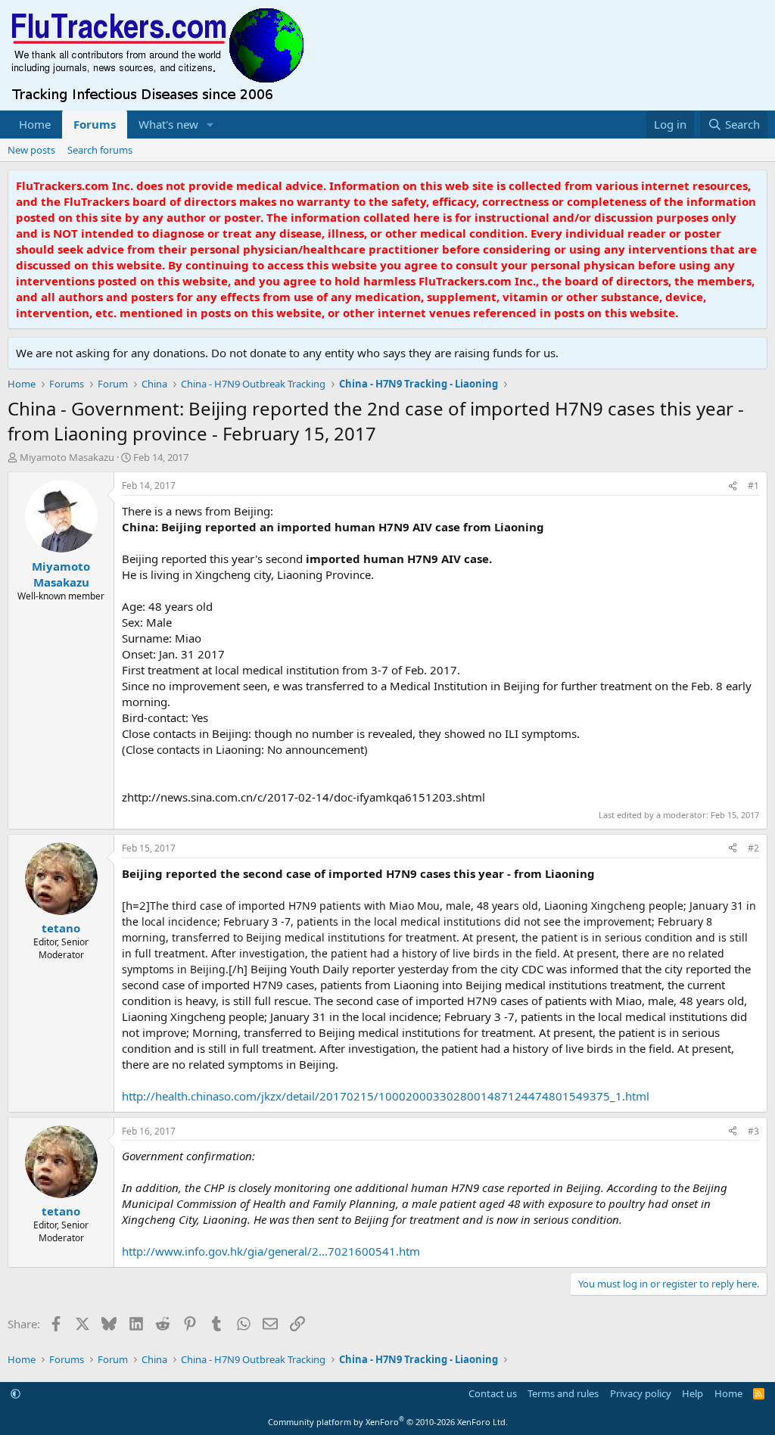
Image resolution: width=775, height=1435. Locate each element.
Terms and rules (563, 1393)
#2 (753, 848)
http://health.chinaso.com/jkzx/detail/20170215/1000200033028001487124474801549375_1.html (385, 1095)
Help (692, 1393)
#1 (753, 485)
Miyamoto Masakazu (67, 457)
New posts (31, 150)
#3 (753, 1131)
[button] (210, 125)
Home (35, 124)
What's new (168, 124)
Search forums (99, 150)
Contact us (492, 1393)
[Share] (732, 486)
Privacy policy (640, 1393)
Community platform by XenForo (388, 1421)
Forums (94, 124)
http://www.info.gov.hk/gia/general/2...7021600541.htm (271, 1251)
